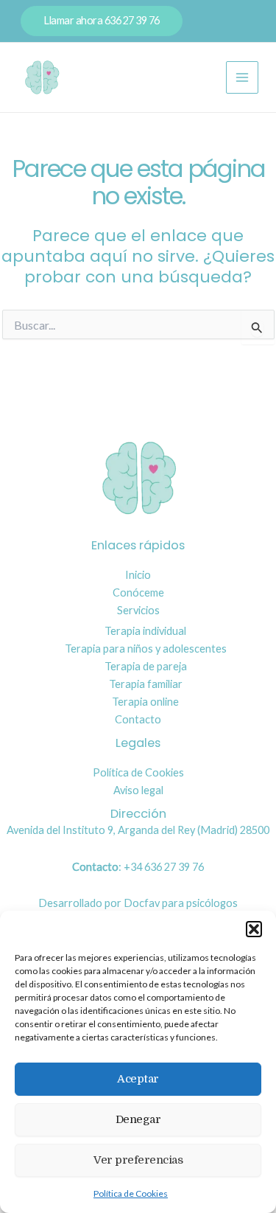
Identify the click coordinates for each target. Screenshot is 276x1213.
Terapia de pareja (146, 666)
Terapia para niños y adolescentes (146, 648)
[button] (254, 929)
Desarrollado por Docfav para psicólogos (138, 903)
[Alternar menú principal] (242, 77)
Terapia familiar (146, 684)
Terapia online (145, 701)
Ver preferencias (138, 1160)
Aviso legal (138, 790)
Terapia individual (145, 631)
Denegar (138, 1119)
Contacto (138, 719)
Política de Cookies (130, 1193)
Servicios (138, 610)
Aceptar (138, 1078)
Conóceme (138, 592)
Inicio (138, 575)
